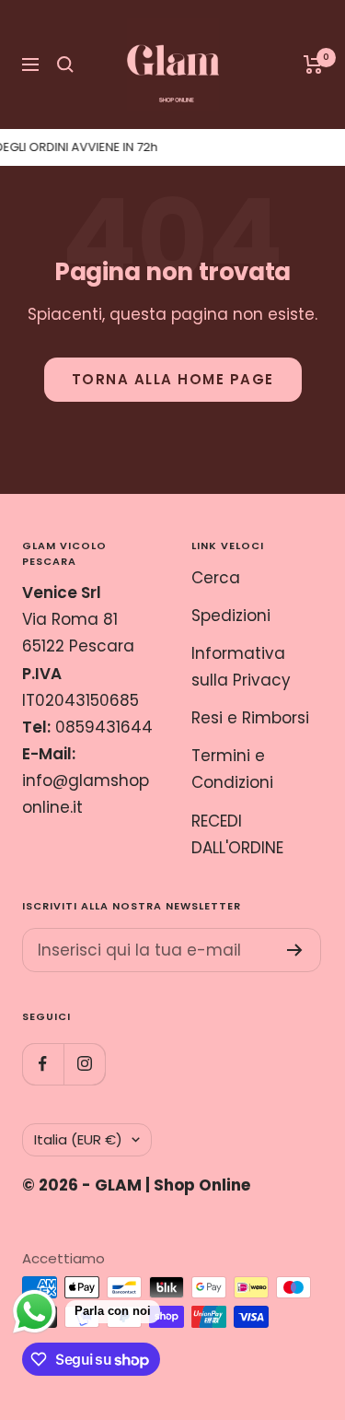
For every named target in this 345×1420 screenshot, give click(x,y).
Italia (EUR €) (78, 1139)
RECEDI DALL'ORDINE (237, 834)
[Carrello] (313, 64)
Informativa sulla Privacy (241, 666)
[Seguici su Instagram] (84, 1064)
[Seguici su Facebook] (42, 1064)
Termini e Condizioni (232, 769)
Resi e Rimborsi (250, 718)
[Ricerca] (65, 64)
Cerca (215, 578)
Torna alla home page (173, 379)
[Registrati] (295, 950)
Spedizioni (230, 615)
